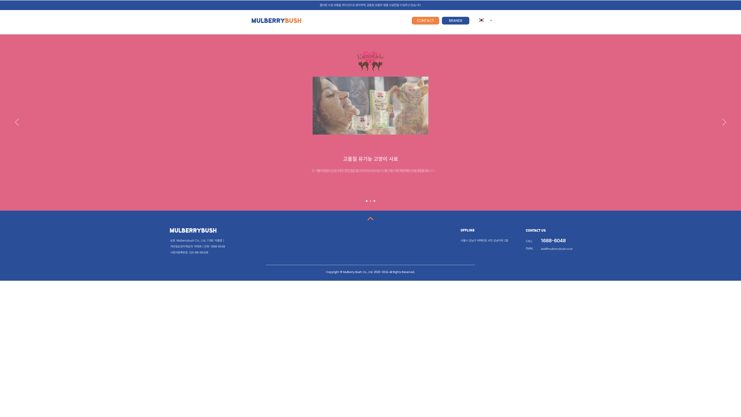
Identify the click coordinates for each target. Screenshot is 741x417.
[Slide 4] (374, 201)
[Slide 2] (370, 201)
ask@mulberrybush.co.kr (557, 249)
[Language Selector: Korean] (485, 20)
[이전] (17, 122)
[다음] (724, 122)
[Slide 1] (366, 201)
